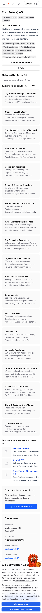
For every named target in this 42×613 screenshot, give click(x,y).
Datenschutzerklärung (24, 581)
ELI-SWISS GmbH (21, 448)
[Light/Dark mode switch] (19, 3)
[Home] (8, 4)
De (13, 4)
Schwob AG (18, 460)
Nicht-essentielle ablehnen (21, 609)
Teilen (22, 68)
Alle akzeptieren (21, 604)
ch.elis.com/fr (11, 549)
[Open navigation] (4, 3)
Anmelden (30, 4)
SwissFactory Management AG (25, 472)
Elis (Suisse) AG (12, 12)
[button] (21, 97)
